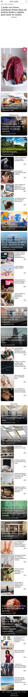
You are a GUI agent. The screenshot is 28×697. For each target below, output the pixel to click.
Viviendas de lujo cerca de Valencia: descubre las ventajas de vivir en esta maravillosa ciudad (19, 681)
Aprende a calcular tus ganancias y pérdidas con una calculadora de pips (13, 339)
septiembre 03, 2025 (10, 133)
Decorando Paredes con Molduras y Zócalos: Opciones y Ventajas (20, 558)
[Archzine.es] (14, 2)
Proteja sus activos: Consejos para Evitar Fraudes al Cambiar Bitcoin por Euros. (20, 364)
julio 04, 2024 (10, 154)
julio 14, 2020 (10, 110)
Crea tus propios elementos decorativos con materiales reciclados (19, 572)
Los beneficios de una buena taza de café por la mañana (19, 390)
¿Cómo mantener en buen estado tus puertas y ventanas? (13, 533)
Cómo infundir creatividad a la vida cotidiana (20, 172)
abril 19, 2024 (14, 518)
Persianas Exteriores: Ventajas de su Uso (12, 439)
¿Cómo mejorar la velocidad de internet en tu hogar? (19, 296)
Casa (3, 133)
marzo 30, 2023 (11, 345)
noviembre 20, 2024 (10, 443)
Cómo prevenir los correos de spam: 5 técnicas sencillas (19, 281)
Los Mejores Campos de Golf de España (14, 150)
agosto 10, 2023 (11, 249)
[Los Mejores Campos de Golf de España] (14, 146)
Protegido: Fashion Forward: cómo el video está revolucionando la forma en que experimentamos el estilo (19, 257)
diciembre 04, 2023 (10, 633)
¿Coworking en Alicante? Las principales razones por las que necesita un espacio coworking (20, 351)
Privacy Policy (17, 692)
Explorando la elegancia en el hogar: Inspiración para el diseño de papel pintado (13, 512)
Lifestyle (5, 4)
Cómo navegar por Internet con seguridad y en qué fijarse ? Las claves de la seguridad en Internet (19, 188)
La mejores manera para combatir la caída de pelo (20, 200)
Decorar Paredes (6, 518)
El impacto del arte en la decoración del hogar (20, 461)
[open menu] (1, 1)
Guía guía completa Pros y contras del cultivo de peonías (14, 608)
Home (2, 4)
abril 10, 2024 (8, 538)
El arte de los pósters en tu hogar (20, 447)
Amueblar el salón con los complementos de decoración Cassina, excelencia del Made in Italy (13, 415)
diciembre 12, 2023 (11, 613)
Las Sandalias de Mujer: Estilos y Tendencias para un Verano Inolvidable (20, 544)
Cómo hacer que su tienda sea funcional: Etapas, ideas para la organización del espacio (12, 317)
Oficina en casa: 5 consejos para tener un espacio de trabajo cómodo (13, 127)
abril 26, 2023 (10, 324)
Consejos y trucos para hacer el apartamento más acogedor (19, 639)
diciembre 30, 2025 (10, 422)
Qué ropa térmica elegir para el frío (19, 651)
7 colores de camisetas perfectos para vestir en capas (20, 665)
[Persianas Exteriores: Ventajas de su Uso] (14, 435)
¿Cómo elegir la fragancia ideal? (19, 267)
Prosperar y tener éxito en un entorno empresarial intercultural (13, 224)
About (3, 692)
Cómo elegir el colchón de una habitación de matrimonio (18, 585)
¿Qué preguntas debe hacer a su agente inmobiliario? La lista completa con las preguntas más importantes (12, 625)
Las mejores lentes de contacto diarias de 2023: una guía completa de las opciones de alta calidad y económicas (14, 242)
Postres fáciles (10, 4)
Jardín (3, 613)
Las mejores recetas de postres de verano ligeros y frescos (13, 105)
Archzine (24, 692)
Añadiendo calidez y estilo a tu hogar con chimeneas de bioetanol (20, 489)
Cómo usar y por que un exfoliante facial (19, 377)
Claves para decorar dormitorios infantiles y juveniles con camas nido (20, 476)
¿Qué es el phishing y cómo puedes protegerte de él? (20, 159)
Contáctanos (9, 692)
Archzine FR (14, 693)
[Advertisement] (14, 32)
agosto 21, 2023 (11, 229)
